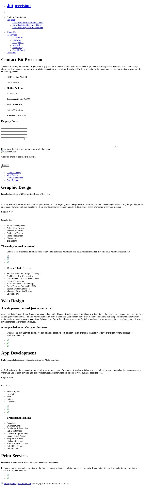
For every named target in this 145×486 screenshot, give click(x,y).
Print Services (13, 180)
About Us (11, 32)
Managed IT (18, 42)
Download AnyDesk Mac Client (26, 25)
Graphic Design (14, 172)
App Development (15, 177)
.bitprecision (19, 5)
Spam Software (24, 483)
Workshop (11, 52)
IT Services (12, 35)
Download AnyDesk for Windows (27, 27)
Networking (17, 47)
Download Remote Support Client (27, 22)
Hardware (16, 40)
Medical (16, 45)
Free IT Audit (18, 50)
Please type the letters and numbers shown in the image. (26, 149)
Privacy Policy (10, 483)
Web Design (12, 175)
